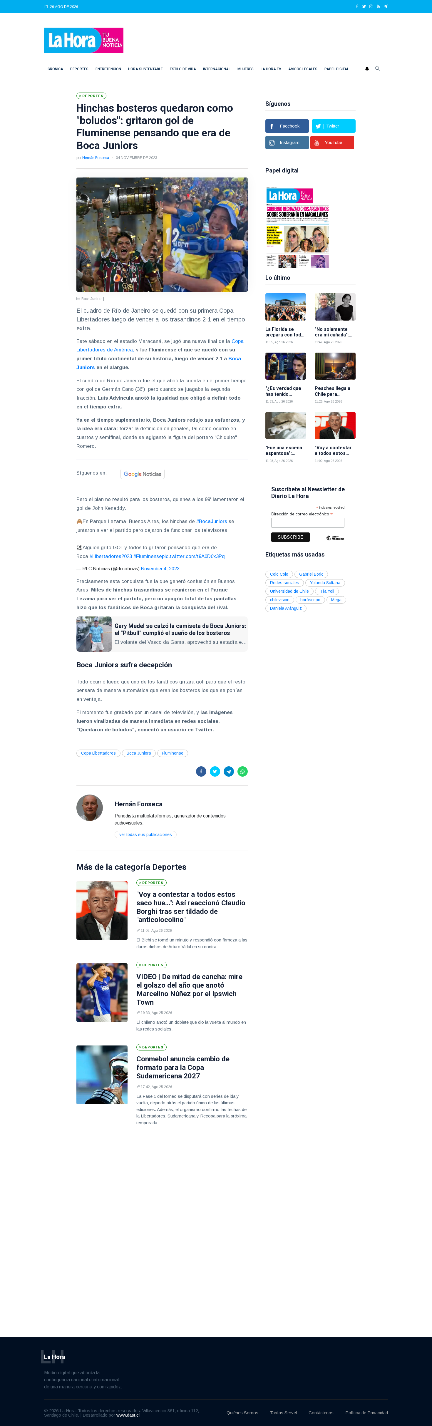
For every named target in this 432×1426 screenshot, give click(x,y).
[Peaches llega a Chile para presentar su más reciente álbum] (335, 366)
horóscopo (310, 599)
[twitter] (364, 7)
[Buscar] (377, 69)
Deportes (79, 69)
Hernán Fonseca (95, 158)
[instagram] (371, 7)
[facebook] (357, 7)
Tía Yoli (327, 591)
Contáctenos (321, 1412)
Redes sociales (284, 582)
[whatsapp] (242, 771)
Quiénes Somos (242, 1412)
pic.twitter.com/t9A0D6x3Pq (193, 556)
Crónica (55, 69)
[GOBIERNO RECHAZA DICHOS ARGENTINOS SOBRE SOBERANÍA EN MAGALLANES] (297, 227)
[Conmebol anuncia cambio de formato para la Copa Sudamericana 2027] (102, 1074)
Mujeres (245, 69)
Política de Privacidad (366, 1412)
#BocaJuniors (211, 521)
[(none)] (89, 807)
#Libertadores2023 (111, 556)
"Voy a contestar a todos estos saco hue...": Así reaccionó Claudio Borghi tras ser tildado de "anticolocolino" (190, 907)
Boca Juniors (139, 753)
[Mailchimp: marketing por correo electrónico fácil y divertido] (335, 542)
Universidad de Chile (289, 591)
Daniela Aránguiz (286, 608)
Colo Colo (279, 574)
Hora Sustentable (145, 69)
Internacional (216, 69)
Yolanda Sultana (325, 582)
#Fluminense (147, 556)
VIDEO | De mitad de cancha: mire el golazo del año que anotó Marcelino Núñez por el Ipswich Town (189, 989)
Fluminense (172, 753)
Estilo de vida (183, 69)
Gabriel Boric (311, 574)
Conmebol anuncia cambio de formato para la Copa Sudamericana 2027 (183, 1067)
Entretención (108, 69)
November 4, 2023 (160, 568)
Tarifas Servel (283, 1412)
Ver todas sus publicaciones (145, 834)
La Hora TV (271, 69)
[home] (83, 39)
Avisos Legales (302, 69)
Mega (336, 599)
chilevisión (279, 599)
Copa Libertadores (98, 753)
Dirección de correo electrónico (302, 514)
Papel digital (336, 69)
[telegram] (386, 7)
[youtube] (378, 7)
